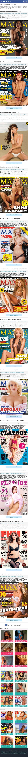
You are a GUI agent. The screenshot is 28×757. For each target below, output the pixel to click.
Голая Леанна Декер (4, 423)
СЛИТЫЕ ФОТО (4, 628)
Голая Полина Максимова (5, 221)
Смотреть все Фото (14, 57)
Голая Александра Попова (5, 114)
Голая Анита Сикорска (4, 473)
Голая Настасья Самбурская (5, 13)
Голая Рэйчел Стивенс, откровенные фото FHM (11, 521)
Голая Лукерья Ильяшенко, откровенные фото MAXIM (13, 268)
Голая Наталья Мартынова (5, 64)
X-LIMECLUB (5, 1)
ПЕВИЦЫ (2, 709)
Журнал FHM (20, 523)
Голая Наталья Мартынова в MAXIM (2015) (10, 61)
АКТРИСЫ (2, 668)
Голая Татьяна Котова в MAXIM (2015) (9, 370)
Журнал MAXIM (24, 13)
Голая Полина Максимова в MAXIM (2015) (10, 218)
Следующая (17, 625)
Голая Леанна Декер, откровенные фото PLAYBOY (12, 420)
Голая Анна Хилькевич (4, 169)
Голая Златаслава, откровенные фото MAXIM (11, 573)
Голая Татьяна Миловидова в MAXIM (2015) (10, 319)
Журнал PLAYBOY (21, 423)
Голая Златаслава (3, 576)
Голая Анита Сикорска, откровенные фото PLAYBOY (13, 470)
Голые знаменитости (16, 13)
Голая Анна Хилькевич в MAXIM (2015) (9, 167)
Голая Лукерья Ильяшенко (5, 271)
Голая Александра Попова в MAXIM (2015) (10, 112)
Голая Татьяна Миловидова (5, 321)
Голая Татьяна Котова (4, 372)
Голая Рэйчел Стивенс (4, 523)
